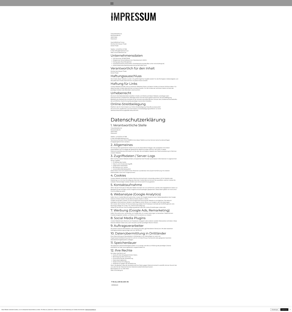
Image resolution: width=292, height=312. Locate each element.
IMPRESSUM (114, 285)
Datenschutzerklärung (90, 309)
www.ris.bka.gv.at (159, 63)
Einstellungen (275, 309)
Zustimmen (284, 309)
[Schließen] (290, 309)
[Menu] (112, 3)
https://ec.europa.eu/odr (153, 107)
